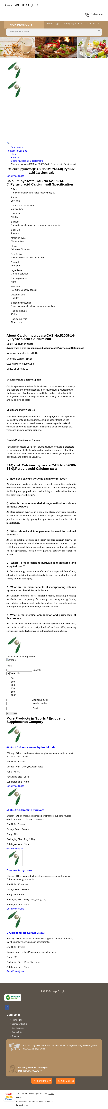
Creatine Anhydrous (19, 870)
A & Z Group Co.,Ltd (21, 5)
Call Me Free (67, 1080)
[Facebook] (7, 1008)
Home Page (53, 23)
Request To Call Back (17, 151)
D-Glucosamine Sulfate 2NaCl (25, 932)
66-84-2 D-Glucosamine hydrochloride (30, 747)
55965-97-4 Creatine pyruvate (25, 810)
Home (14, 154)
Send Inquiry (16, 147)
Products (15, 157)
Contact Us (93, 23)
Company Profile (73, 23)
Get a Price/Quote (15, 176)
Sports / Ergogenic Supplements (27, 161)
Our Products (21, 24)
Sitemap (16, 1036)
